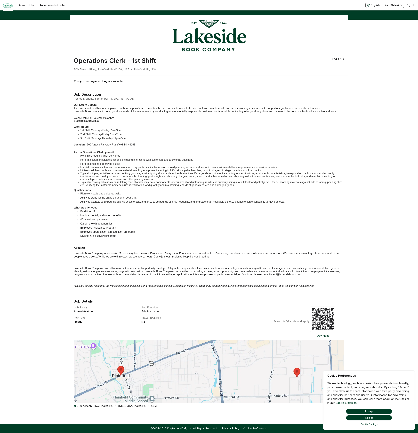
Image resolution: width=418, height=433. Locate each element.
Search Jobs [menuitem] (26, 5)
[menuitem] (8, 5)
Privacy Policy (230, 428)
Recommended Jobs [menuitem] (52, 5)
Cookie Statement (346, 402)
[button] (209, 371)
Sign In (411, 5)
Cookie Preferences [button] (255, 428)
